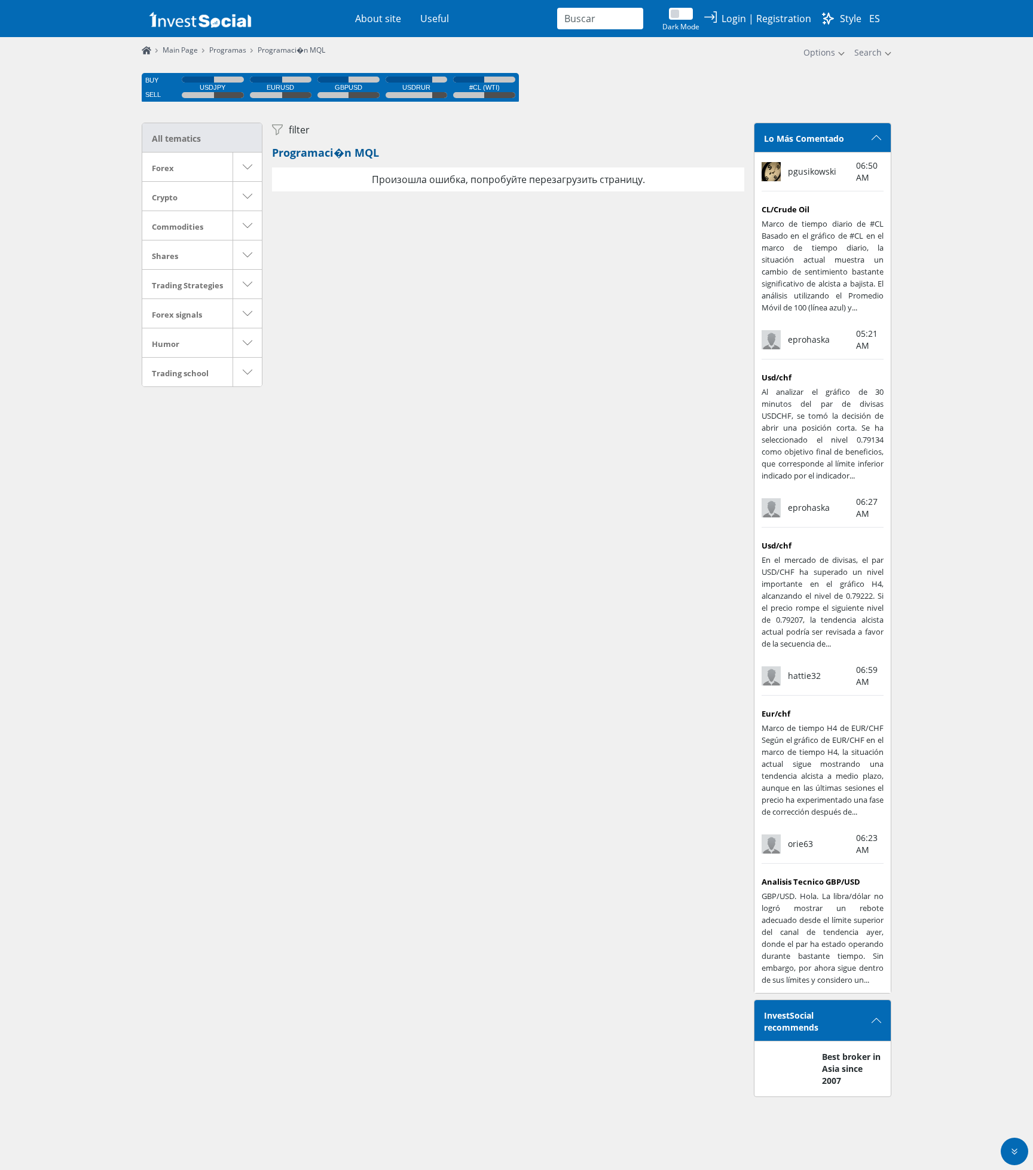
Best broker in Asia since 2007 (851, 1068)
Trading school (180, 373)
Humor (165, 344)
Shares (165, 256)
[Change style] (828, 18)
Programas (227, 50)
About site (378, 18)
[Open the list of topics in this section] (247, 167)
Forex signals (177, 314)
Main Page (180, 50)
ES (874, 18)
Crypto (165, 197)
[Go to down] (1014, 1151)
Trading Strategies (187, 285)
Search (868, 52)
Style (850, 18)
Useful (434, 18)
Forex (163, 168)
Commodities (177, 226)
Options (819, 52)
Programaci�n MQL (325, 152)
